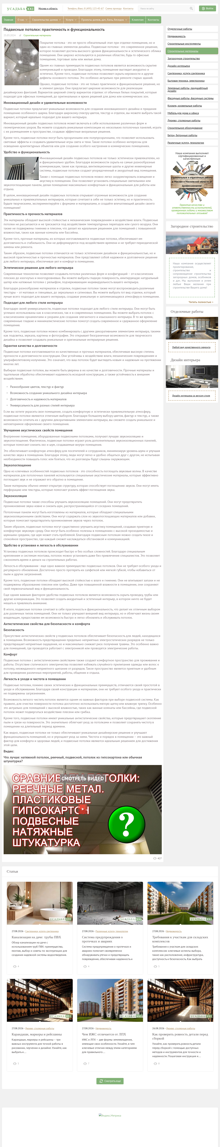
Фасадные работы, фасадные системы (191, 98)
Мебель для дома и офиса (183, 113)
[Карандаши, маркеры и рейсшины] (40, 1000)
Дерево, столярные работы (184, 120)
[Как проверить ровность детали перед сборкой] (180, 1000)
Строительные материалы (37, 35)
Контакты (128, 8)
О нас (21, 19)
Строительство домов (45, 19)
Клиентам (138, 19)
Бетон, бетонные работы (182, 135)
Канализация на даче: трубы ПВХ (36, 937)
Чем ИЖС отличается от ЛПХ (104, 1034)
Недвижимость (176, 36)
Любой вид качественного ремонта (191, 347)
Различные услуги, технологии (186, 142)
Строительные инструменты (184, 43)
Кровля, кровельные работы (185, 105)
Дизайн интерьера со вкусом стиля (191, 395)
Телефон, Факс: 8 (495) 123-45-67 (86, 8)
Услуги (70, 19)
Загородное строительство (184, 58)
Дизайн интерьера (179, 66)
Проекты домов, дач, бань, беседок (103, 19)
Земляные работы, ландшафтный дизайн (188, 89)
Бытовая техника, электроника (186, 80)
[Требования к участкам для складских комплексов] (180, 903)
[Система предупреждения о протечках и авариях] (110, 903)
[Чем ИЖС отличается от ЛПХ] (110, 1000)
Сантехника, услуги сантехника (186, 73)
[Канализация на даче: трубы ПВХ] (40, 903)
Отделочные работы (180, 28)
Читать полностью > (201, 302)
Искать (191, 8)
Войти (209, 8)
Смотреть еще (112, 1080)
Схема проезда (114, 8)
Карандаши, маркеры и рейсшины (37, 1034)
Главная (8, 19)
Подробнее (60, 966)
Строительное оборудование (185, 128)
